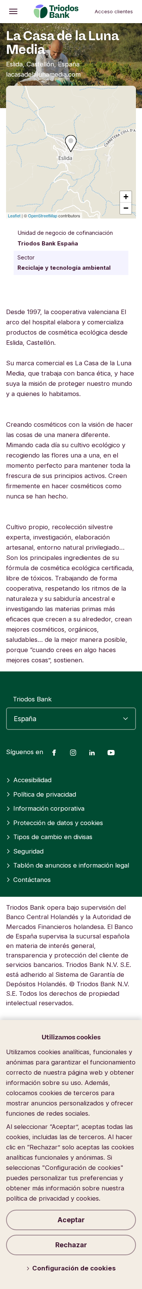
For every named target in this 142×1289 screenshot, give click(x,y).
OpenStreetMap (42, 215)
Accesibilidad (32, 780)
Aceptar (71, 1220)
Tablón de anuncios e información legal (71, 865)
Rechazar (71, 1245)
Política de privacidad (44, 794)
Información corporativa (48, 808)
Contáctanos (32, 879)
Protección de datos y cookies (58, 823)
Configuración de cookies (74, 1268)
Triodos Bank (32, 699)
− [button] (125, 208)
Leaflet (14, 215)
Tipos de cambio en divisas (52, 837)
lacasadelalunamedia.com (43, 74)
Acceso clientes (114, 11)
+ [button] (125, 196)
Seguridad (28, 851)
